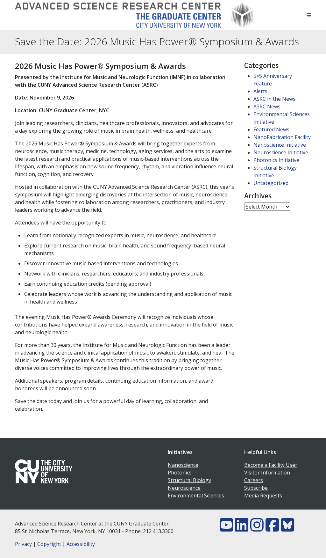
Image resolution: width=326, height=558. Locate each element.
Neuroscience (184, 487)
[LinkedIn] (241, 528)
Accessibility (81, 543)
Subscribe (256, 487)
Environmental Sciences (196, 495)
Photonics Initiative (276, 160)
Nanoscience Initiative (279, 144)
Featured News (271, 129)
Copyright (49, 543)
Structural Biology (189, 480)
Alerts (260, 91)
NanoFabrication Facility (282, 137)
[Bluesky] (287, 528)
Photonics (180, 472)
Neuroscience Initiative (280, 152)
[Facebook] (272, 528)
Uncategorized (270, 183)
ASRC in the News (274, 98)
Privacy (23, 543)
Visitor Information (267, 472)
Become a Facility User (270, 464)
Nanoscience (183, 464)
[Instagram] (257, 528)
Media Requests (263, 495)
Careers (253, 480)
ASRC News (266, 106)
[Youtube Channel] (226, 528)
